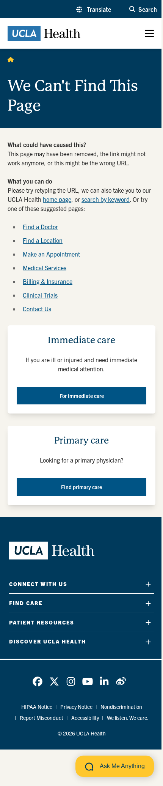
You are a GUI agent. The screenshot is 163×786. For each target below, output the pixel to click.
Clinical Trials (40, 295)
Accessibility (85, 717)
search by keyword (106, 199)
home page (57, 199)
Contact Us (37, 308)
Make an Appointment (51, 254)
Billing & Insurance (47, 281)
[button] (93, 9)
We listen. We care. (128, 717)
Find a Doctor (40, 226)
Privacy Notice (76, 706)
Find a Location (43, 240)
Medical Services (44, 267)
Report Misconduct (41, 717)
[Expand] (148, 584)
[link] (37, 681)
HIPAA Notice (36, 706)
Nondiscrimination (121, 706)
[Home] (11, 59)
